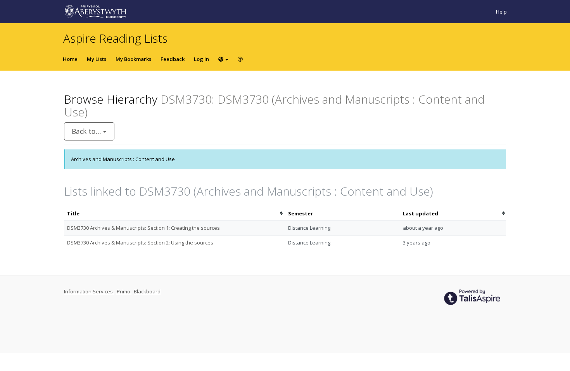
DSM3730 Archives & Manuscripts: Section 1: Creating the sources (143, 227)
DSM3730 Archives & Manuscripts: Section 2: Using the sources (140, 242)
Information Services (89, 291)
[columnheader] (174, 213)
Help (501, 11)
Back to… (87, 131)
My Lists (96, 58)
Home (70, 58)
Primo (124, 291)
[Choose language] (223, 59)
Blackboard (147, 291)
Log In (201, 58)
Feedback (173, 58)
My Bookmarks (133, 58)
